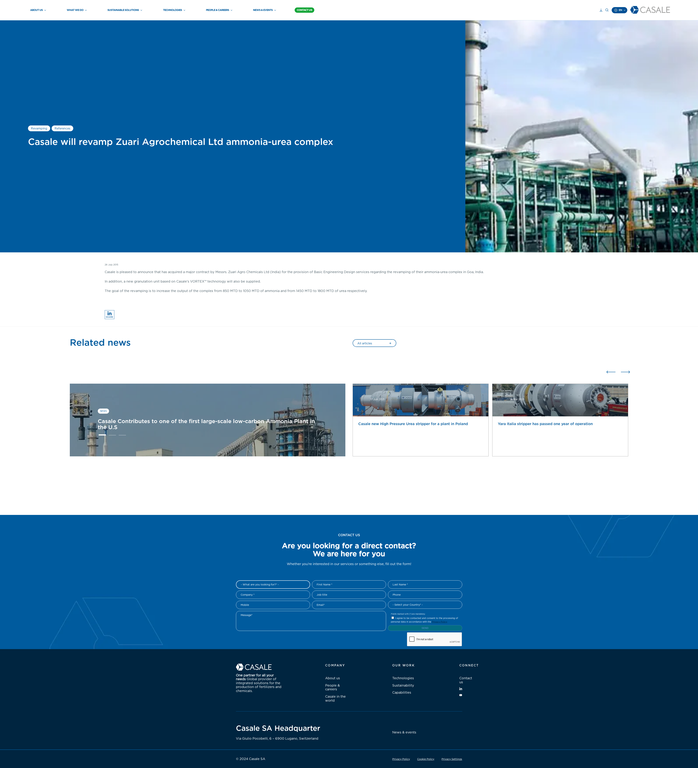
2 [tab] (112, 436)
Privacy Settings (452, 759)
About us (332, 678)
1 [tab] (102, 436)
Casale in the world (335, 698)
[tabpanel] (207, 420)
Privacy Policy (439, 621)
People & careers (332, 687)
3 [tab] (122, 436)
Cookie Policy (425, 759)
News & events (404, 732)
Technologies (403, 678)
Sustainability (403, 685)
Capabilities (401, 692)
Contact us (465, 680)
